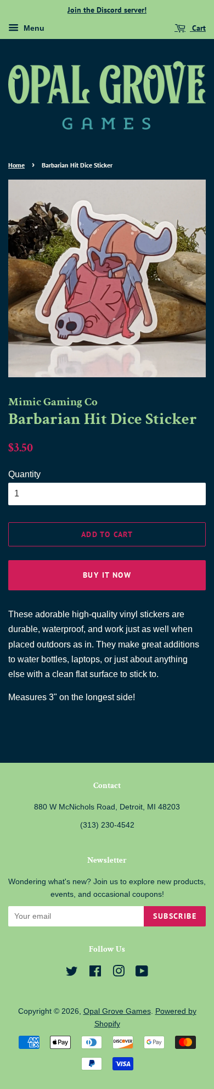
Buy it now (107, 575)
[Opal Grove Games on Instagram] (118, 973)
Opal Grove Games (117, 1011)
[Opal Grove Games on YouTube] (142, 973)
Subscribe (174, 916)
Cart (198, 28)
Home (16, 165)
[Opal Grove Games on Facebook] (95, 973)
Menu (32, 28)
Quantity (24, 474)
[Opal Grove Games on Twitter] (72, 973)
